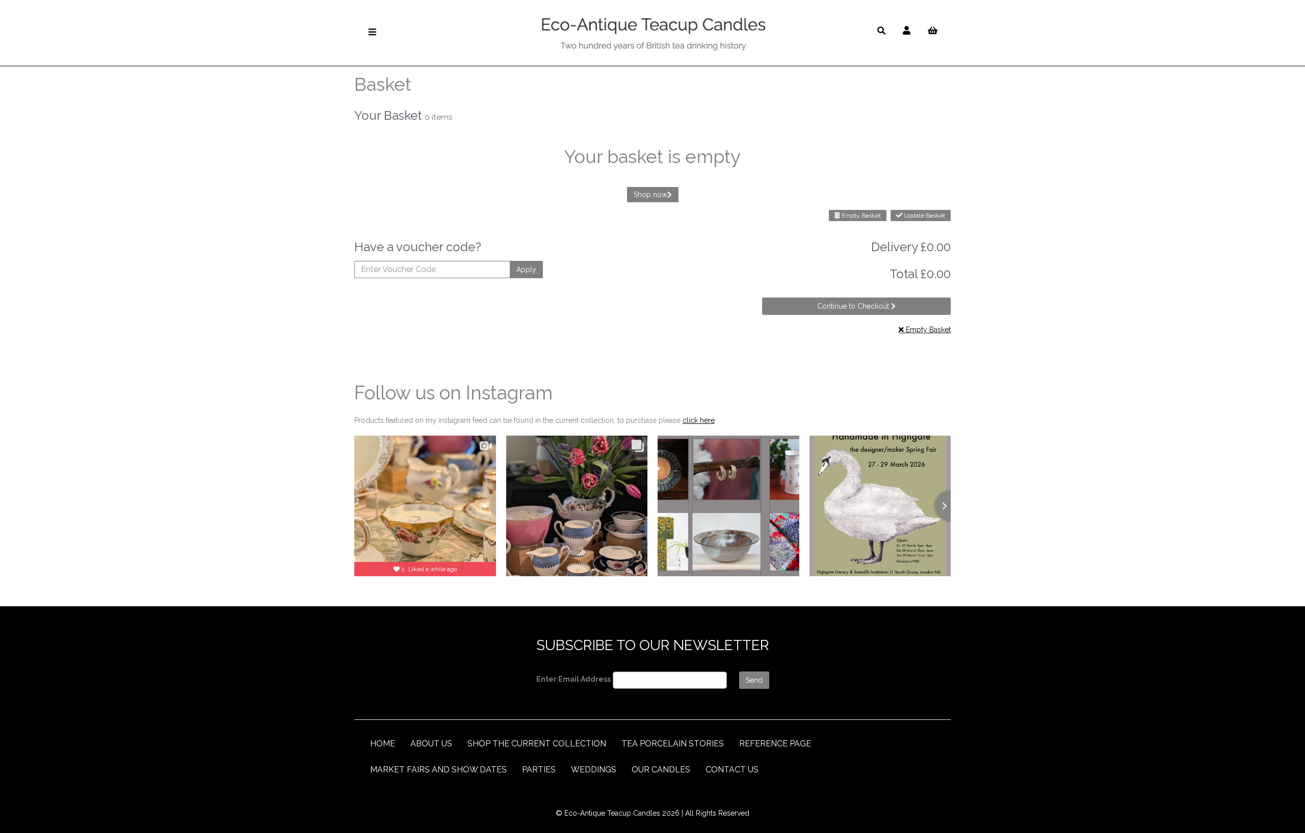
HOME (382, 743)
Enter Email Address (573, 679)
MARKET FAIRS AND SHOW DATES (438, 769)
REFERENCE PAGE (775, 743)
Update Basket (923, 215)
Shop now (650, 195)
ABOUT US (431, 743)
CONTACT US (732, 769)
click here (699, 420)
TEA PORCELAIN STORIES (672, 743)
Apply (526, 269)
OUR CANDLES (661, 769)
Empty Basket (860, 215)
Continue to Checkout (854, 306)
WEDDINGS (593, 769)
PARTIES (539, 769)
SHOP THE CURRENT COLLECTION (536, 743)
